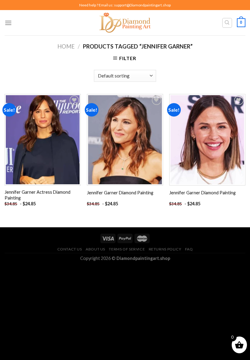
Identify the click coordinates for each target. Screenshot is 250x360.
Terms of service (127, 249)
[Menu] (8, 22)
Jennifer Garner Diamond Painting (120, 192)
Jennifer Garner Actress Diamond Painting (37, 194)
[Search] (227, 23)
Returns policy (165, 249)
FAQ (189, 249)
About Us (95, 249)
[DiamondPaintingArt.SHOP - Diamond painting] (125, 22)
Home (66, 46)
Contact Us (69, 249)
